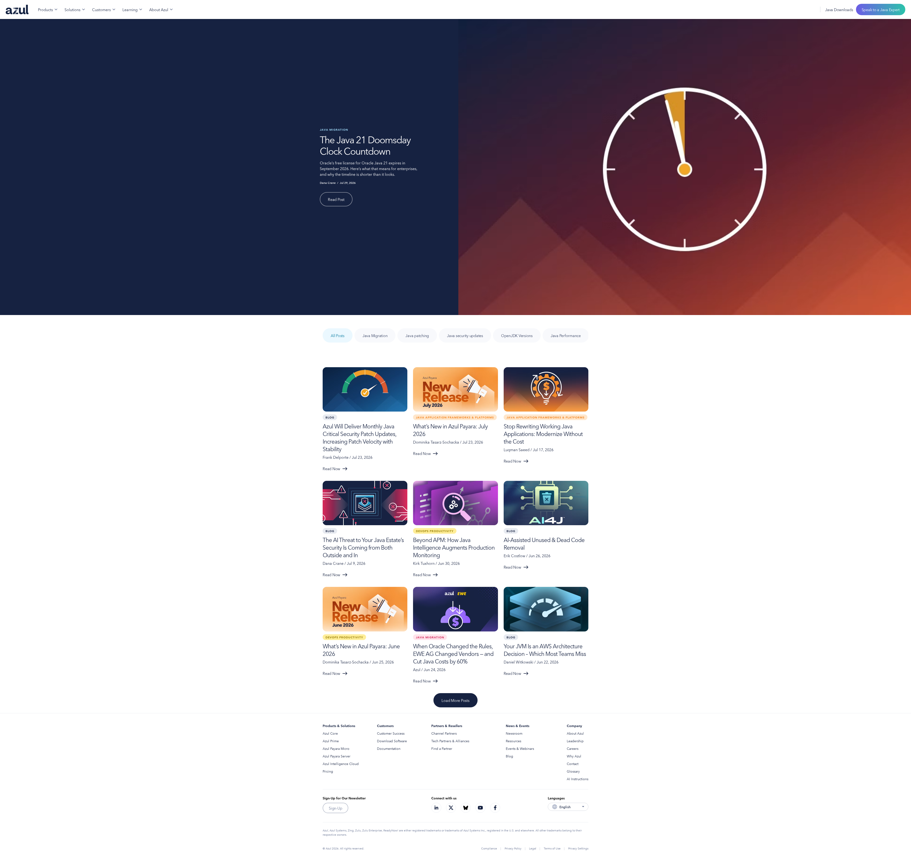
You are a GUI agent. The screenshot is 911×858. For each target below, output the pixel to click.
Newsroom (514, 733)
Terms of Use (552, 848)
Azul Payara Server (336, 756)
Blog (509, 756)
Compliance (489, 848)
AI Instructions (577, 778)
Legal (532, 848)
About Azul (575, 733)
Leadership (575, 740)
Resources (513, 740)
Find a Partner (441, 748)
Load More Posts (455, 700)
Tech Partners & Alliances (450, 740)
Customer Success (390, 733)
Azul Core (330, 733)
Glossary (573, 771)
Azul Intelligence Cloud (341, 763)
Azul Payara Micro (336, 748)
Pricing (328, 771)
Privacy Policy (513, 848)
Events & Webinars (520, 748)
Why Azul (574, 756)
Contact (572, 763)
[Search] (800, 9)
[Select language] (810, 9)
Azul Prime (331, 740)
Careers (572, 748)
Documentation (388, 748)
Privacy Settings (578, 848)
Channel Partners (444, 733)
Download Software (392, 740)
